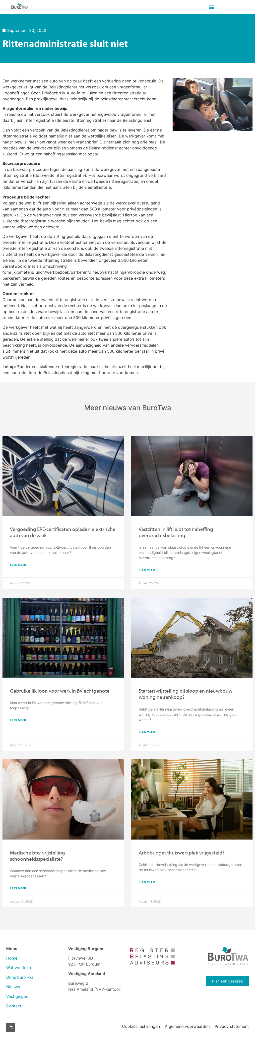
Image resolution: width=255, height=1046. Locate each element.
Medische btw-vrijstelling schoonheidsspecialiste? (37, 855)
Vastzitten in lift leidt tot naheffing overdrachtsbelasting (176, 532)
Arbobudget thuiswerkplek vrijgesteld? (182, 852)
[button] (211, 7)
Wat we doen (18, 967)
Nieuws (13, 986)
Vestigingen (17, 996)
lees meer (18, 565)
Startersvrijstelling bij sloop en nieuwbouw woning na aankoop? (185, 693)
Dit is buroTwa (19, 977)
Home (11, 958)
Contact (13, 1005)
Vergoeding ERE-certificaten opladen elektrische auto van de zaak (63, 532)
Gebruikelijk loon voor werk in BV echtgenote (60, 690)
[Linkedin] (10, 1027)
